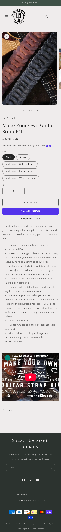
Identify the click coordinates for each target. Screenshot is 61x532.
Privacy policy (23, 529)
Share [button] (9, 410)
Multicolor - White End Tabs (21, 178)
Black (8, 157)
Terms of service (39, 529)
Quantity (6, 185)
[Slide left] (23, 110)
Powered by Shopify (32, 524)
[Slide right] (37, 110)
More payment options (30, 219)
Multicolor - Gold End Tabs (20, 164)
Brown (23, 157)
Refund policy (50, 524)
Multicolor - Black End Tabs (20, 171)
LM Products (18, 524)
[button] (6, 16)
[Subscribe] (51, 467)
